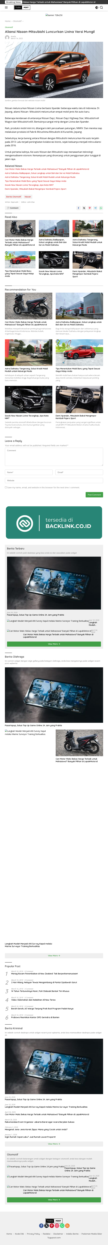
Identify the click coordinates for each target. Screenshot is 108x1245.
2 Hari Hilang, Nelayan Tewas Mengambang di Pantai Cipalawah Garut (44, 982)
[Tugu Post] (21, 7)
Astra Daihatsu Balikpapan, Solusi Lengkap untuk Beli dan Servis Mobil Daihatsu (42, 173)
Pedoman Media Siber (92, 1234)
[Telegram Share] (95, 208)
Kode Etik (19, 1234)
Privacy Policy (33, 1234)
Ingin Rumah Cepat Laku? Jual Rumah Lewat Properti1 (30, 1137)
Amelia (13, 36)
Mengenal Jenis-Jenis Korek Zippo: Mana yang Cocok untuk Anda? (36, 1129)
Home (9, 1234)
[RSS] (67, 1225)
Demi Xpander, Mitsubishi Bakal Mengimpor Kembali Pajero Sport (35, 189)
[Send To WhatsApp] (101, 208)
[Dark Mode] (96, 7)
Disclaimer (58, 1234)
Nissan (28, 196)
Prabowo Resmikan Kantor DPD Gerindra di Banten (35, 1017)
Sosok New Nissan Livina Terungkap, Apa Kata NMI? (29, 185)
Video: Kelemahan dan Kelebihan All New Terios (33, 1000)
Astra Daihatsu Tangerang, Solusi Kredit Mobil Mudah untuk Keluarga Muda (40, 177)
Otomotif (9, 27)
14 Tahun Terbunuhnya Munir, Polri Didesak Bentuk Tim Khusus (40, 991)
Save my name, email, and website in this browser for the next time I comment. (43, 487)
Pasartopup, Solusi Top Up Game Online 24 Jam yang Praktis (35, 615)
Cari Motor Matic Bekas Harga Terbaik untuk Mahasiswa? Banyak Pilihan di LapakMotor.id (47, 169)
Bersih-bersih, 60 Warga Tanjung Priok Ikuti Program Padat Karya (42, 1008)
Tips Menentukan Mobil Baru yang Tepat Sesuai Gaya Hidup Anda (35, 181)
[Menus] (7, 7)
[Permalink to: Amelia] (7, 37)
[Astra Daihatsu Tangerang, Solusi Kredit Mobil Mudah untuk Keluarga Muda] (88, 228)
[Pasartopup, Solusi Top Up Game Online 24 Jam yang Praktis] (54, 583)
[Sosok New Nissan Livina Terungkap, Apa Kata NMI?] (54, 260)
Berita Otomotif (13, 196)
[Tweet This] (84, 208)
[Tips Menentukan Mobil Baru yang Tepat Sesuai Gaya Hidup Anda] (20, 259)
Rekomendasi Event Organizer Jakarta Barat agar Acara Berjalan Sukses (39, 1122)
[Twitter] (46, 1225)
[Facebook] (41, 1225)
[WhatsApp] (62, 1225)
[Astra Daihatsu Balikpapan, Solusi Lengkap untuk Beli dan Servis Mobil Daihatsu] (54, 228)
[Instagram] (57, 1225)
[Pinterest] (52, 1225)
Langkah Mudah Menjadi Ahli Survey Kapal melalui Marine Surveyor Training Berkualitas (94, 623)
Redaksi (46, 1234)
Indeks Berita (72, 1234)
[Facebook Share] (78, 208)
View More (53, 644)
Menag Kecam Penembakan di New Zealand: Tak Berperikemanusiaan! (44, 973)
